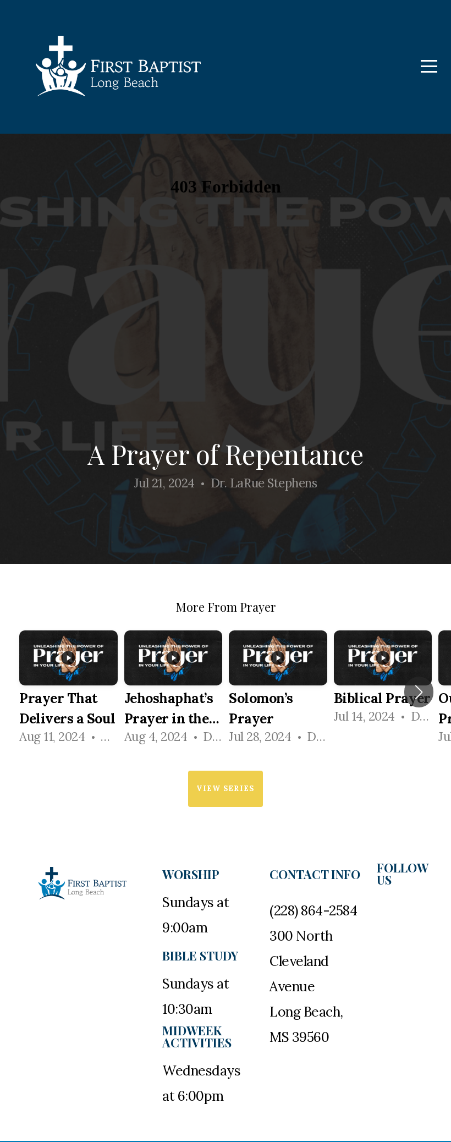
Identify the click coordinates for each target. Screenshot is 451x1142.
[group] (68, 692)
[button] (418, 692)
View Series (225, 788)
